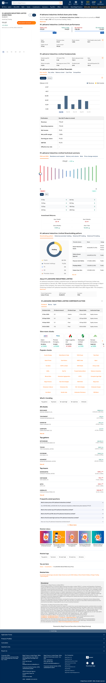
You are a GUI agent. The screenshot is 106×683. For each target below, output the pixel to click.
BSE (34, 15)
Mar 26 (68, 112)
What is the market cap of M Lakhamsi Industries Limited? (57, 509)
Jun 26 (61, 112)
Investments (48, 566)
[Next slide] (102, 341)
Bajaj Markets (67, 664)
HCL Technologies (80, 387)
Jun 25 (88, 112)
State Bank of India (64, 355)
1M (11, 52)
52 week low (72, 557)
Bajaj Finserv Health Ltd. (70, 670)
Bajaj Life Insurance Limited (70, 662)
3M (15, 52)
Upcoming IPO (44, 576)
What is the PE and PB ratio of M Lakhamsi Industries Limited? (58, 513)
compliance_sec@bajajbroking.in (50, 616)
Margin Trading (95, 575)
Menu (5, 7)
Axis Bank (48, 392)
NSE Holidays (74, 575)
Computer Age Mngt (96, 376)
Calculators (4, 642)
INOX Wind (80, 381)
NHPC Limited (64, 365)
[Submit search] (61, 3)
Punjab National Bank (80, 371)
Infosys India (96, 365)
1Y (24, 52)
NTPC (79, 376)
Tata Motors (64, 360)
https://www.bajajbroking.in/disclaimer (68, 621)
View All (74, 274)
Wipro (95, 360)
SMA (46, 194)
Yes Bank (48, 365)
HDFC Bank (80, 365)
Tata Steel (96, 355)
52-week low (74, 402)
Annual (50, 78)
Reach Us (4, 651)
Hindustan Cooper (96, 387)
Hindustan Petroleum (79, 392)
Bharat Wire (48, 376)
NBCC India (80, 360)
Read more (43, 21)
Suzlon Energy (48, 355)
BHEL (48, 371)
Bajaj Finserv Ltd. (68, 657)
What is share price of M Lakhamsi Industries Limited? (56, 502)
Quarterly (43, 78)
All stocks (83, 402)
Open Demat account (64, 575)
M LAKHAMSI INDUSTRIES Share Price (63, 566)
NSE (30, 15)
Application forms (6, 634)
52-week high (63, 402)
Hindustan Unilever (48, 387)
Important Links (5, 647)
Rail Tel (64, 371)
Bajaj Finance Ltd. (68, 659)
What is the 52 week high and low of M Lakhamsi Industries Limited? (60, 517)
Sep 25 (82, 112)
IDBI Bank (95, 392)
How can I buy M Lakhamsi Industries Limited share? (55, 521)
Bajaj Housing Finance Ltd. (70, 666)
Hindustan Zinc (64, 387)
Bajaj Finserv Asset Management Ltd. (72, 672)
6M (20, 52)
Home (41, 566)
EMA (42, 194)
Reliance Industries (96, 371)
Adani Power (48, 360)
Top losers (53, 402)
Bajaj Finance (48, 381)
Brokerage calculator (52, 575)
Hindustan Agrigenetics (64, 376)
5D (7, 52)
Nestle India (64, 392)
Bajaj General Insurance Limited (71, 661)
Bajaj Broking (67, 668)
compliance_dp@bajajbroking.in (67, 617)
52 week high (62, 557)
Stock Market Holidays (85, 575)
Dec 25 (75, 112)
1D (3, 52)
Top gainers (44, 402)
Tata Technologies (64, 381)
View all (42, 433)
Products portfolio (6, 638)
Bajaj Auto (96, 381)
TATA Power (80, 355)
